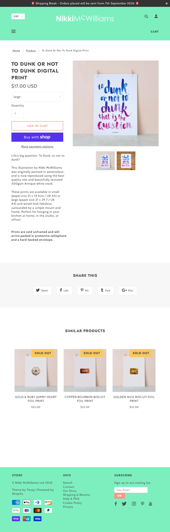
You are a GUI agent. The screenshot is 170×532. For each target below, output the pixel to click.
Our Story (70, 491)
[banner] (85, 17)
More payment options (37, 146)
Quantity (17, 105)
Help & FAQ (71, 499)
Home (16, 50)
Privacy (68, 507)
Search (68, 483)
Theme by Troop (23, 490)
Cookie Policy (72, 503)
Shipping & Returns (76, 495)
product (31, 50)
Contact (68, 487)
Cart (155, 32)
